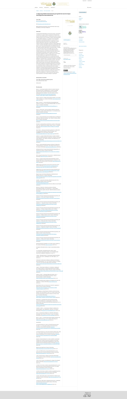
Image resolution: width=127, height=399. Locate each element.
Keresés (89, 7)
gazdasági (80, 67)
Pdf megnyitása (67, 39)
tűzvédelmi (80, 54)
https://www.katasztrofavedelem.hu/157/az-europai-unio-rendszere (47, 151)
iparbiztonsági (81, 57)
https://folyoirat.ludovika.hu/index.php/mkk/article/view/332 (46, 113)
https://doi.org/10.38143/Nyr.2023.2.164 (42, 320)
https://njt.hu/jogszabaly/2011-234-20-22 (43, 368)
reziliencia (80, 60)
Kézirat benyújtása (83, 12)
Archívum (41, 7)
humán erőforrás (81, 64)
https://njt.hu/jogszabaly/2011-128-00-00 (43, 353)
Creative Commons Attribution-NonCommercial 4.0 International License (70, 73)
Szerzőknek (81, 40)
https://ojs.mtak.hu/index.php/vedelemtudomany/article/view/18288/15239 (48, 263)
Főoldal (37, 10)
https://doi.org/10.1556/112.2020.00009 (48, 315)
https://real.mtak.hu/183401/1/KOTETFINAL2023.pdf (45, 278)
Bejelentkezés (90, 0)
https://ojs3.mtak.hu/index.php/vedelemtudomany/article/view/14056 (48, 120)
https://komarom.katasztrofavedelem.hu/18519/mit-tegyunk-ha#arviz (48, 198)
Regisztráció (84, 0)
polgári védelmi (81, 55)
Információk (46, 7)
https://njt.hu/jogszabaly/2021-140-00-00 (51, 361)
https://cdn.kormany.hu (53, 281)
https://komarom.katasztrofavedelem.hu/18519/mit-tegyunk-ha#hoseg (48, 240)
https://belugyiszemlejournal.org (51, 146)
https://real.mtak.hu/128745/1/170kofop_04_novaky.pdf (50, 126)
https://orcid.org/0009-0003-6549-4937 (41, 21)
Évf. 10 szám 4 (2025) (47, 10)
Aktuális (36, 7)
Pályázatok (53, 7)
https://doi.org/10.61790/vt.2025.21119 (44, 24)
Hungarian (81, 18)
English (80, 19)
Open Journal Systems (83, 46)
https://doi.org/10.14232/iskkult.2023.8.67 (49, 310)
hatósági (80, 58)
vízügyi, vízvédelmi (82, 61)
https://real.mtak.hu (49, 244)
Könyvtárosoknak (81, 41)
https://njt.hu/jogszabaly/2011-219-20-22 (43, 373)
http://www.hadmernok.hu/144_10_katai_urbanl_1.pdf (45, 133)
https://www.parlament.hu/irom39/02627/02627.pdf (44, 348)
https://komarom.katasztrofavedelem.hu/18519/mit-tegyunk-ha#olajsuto (48, 228)
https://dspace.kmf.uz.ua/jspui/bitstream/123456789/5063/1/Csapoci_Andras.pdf (49, 270)
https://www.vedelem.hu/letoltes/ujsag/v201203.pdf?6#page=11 (46, 106)
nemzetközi (80, 63)
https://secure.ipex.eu (44, 156)
